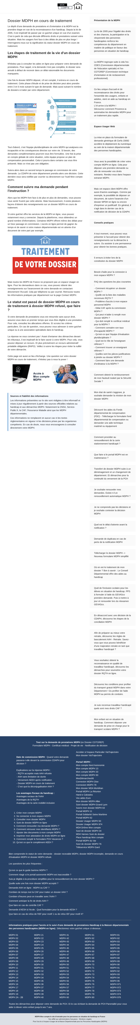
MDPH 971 (115, 984)
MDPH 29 (39, 961)
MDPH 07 (13, 954)
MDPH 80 (89, 997)
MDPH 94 (115, 977)
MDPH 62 (89, 938)
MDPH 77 (89, 987)
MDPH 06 (13, 951)
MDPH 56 (64, 984)
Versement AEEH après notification (35, 780)
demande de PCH (58, 1004)
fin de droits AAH (38, 901)
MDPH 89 (115, 961)
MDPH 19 (13, 994)
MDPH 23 (39, 941)
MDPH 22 (39, 938)
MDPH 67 (89, 954)
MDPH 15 (13, 981)
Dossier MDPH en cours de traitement (36, 783)
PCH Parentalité (109, 1004)
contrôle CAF (35, 905)
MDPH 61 (89, 935)
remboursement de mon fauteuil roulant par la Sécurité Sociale (112, 378)
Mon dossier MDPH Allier (88, 801)
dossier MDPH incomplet (91, 854)
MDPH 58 (64, 991)
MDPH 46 (64, 951)
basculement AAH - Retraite (107, 639)
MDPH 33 (39, 974)
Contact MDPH (69, 295)
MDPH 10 (13, 964)
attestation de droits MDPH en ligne (48, 836)
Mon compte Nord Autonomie (90, 765)
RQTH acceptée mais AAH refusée (35, 773)
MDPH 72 (89, 971)
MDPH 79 (89, 994)
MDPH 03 (13, 941)
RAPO (32, 346)
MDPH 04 (13, 945)
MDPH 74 (89, 977)
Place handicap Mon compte (90, 837)
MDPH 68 (89, 958)
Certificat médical (60, 745)
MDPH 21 (39, 935)
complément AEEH (42, 842)
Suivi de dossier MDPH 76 (88, 844)
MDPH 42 (64, 938)
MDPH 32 (39, 971)
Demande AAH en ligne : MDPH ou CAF (28, 888)
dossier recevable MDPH (66, 854)
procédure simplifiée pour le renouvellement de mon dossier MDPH (59, 879)
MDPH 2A (13, 997)
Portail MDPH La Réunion (88, 791)
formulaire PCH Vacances (48, 839)
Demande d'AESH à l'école (22, 909)
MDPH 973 (115, 991)
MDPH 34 (39, 977)
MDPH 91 (115, 968)
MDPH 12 (13, 971)
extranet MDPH (101, 178)
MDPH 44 (64, 945)
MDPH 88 (115, 958)
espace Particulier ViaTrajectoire (103, 752)
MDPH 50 (64, 964)
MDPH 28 (39, 958)
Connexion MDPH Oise (87, 781)
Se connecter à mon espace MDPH (33, 816)
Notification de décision (96, 745)
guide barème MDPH (35, 870)
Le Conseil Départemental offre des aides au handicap (111, 573)
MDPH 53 (64, 974)
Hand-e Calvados (84, 795)
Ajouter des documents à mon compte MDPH (38, 832)
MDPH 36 (39, 984)
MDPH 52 (64, 971)
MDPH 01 (13, 935)
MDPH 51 (64, 968)
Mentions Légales (85, 1019)
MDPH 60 (64, 997)
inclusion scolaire (111, 588)
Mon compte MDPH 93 (87, 775)
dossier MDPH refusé (48, 306)
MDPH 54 (64, 977)
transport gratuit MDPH (108, 687)
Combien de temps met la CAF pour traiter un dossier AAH (37, 892)
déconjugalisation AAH (41, 786)
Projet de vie (77, 745)
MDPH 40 (39, 997)
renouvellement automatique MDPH (111, 496)
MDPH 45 (64, 948)
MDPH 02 (13, 938)
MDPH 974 (115, 994)
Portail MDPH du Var (86, 840)
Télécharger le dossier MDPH (108, 553)
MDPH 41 (64, 935)
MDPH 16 (13, 984)
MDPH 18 (13, 991)
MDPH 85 (115, 948)
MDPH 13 (13, 974)
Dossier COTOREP (93, 742)
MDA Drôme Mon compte (88, 827)
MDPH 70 (89, 964)
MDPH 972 (115, 987)
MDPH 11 (13, 968)
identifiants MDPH (49, 829)
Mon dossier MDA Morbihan (89, 788)
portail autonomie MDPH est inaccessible (49, 874)
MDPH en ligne (109, 165)
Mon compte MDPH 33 (87, 772)
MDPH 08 (13, 958)
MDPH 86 (115, 951)
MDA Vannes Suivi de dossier (90, 834)
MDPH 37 (39, 987)
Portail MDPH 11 (84, 811)
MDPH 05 (13, 948)
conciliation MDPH (103, 622)
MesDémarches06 (85, 778)
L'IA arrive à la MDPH (104, 105)
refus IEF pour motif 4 (71, 914)
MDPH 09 (13, 961)
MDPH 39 (39, 994)
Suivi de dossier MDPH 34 (88, 831)
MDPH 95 (115, 981)
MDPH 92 (115, 971)
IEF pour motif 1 (46, 914)
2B (21, 997)
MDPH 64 (89, 945)
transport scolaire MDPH (106, 729)
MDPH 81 (115, 935)
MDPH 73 (89, 974)
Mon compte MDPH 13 (87, 768)
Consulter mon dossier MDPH (30, 819)
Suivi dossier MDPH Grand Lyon (91, 804)
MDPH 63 (89, 941)
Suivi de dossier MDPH (27, 822)
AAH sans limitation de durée (32, 777)
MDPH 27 (39, 954)
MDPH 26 (39, 951)
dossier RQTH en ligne (105, 673)
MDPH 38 (39, 991)
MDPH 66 (89, 951)
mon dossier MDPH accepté (42, 883)
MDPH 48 (64, 958)
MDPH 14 (13, 977)
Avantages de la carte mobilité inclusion (35, 803)
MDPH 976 (115, 997)
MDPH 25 (39, 948)
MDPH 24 (39, 945)
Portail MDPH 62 (84, 818)
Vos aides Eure (83, 798)
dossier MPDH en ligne (105, 202)
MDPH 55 (64, 981)
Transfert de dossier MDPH (107, 469)
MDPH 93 (115, 974)
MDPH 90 (115, 964)
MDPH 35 (39, 981)
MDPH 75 (89, 981)
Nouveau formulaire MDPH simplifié (111, 556)
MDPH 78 (89, 991)
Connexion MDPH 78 (86, 785)
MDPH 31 (39, 968)
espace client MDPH (113, 189)
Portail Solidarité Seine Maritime (91, 814)
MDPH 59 (64, 994)
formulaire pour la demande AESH (58, 909)
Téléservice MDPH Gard (88, 847)
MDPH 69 (89, 961)
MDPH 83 (115, 941)
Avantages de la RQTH (27, 799)
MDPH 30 (39, 964)
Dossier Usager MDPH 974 (89, 824)
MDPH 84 (115, 945)
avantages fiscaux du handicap (37, 793)
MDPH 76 (89, 984)
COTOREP (99, 72)
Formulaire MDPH (41, 745)
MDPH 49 (64, 961)
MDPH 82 (115, 938)
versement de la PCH (117, 478)
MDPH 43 (64, 941)
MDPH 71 (89, 968)
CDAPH (25, 173)
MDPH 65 (89, 948)
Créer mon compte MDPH (29, 813)
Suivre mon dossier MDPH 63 (90, 808)
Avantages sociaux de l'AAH (30, 796)
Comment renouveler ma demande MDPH (36, 826)
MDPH (100, 62)
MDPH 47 (64, 954)
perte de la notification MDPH (108, 542)
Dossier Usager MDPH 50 (88, 821)
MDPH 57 (64, 987)
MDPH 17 (13, 987)
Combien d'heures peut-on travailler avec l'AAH (31, 896)
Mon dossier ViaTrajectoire (89, 755)
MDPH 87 (115, 954)
